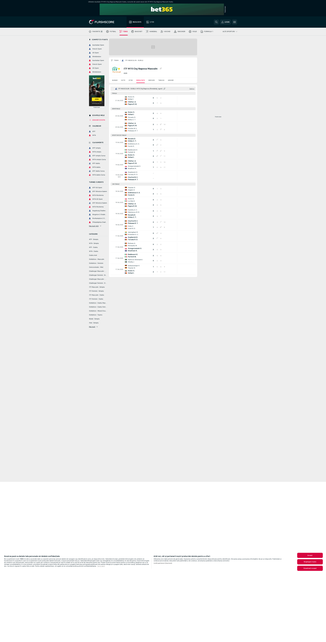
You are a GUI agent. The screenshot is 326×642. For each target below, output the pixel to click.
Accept (310, 555)
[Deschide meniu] (234, 22)
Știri (131, 80)
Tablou (161, 80)
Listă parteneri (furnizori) (163, 563)
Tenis (116, 60)
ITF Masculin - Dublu (134, 60)
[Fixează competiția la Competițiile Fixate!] (161, 69)
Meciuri (151, 80)
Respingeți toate (310, 562)
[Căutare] (216, 22)
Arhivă (170, 80)
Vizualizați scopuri (310, 568)
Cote (123, 80)
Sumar (114, 80)
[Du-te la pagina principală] (103, 22)
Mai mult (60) (94, 226)
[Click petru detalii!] (153, 100)
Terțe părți (101, 566)
